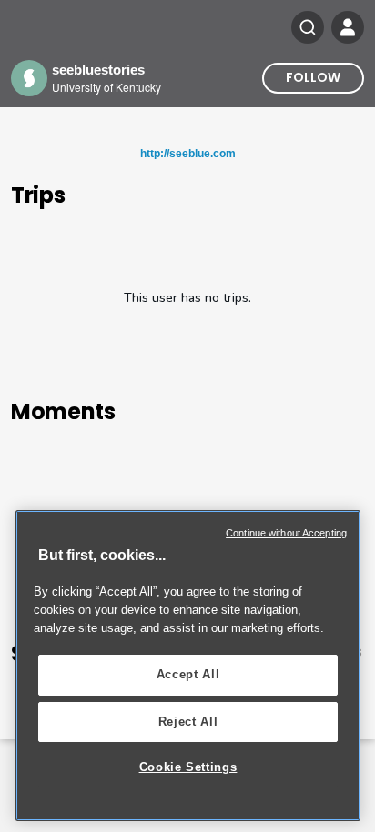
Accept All (188, 674)
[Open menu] (347, 27)
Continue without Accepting (286, 532)
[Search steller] (307, 27)
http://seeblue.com (188, 153)
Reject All (188, 721)
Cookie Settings (188, 767)
